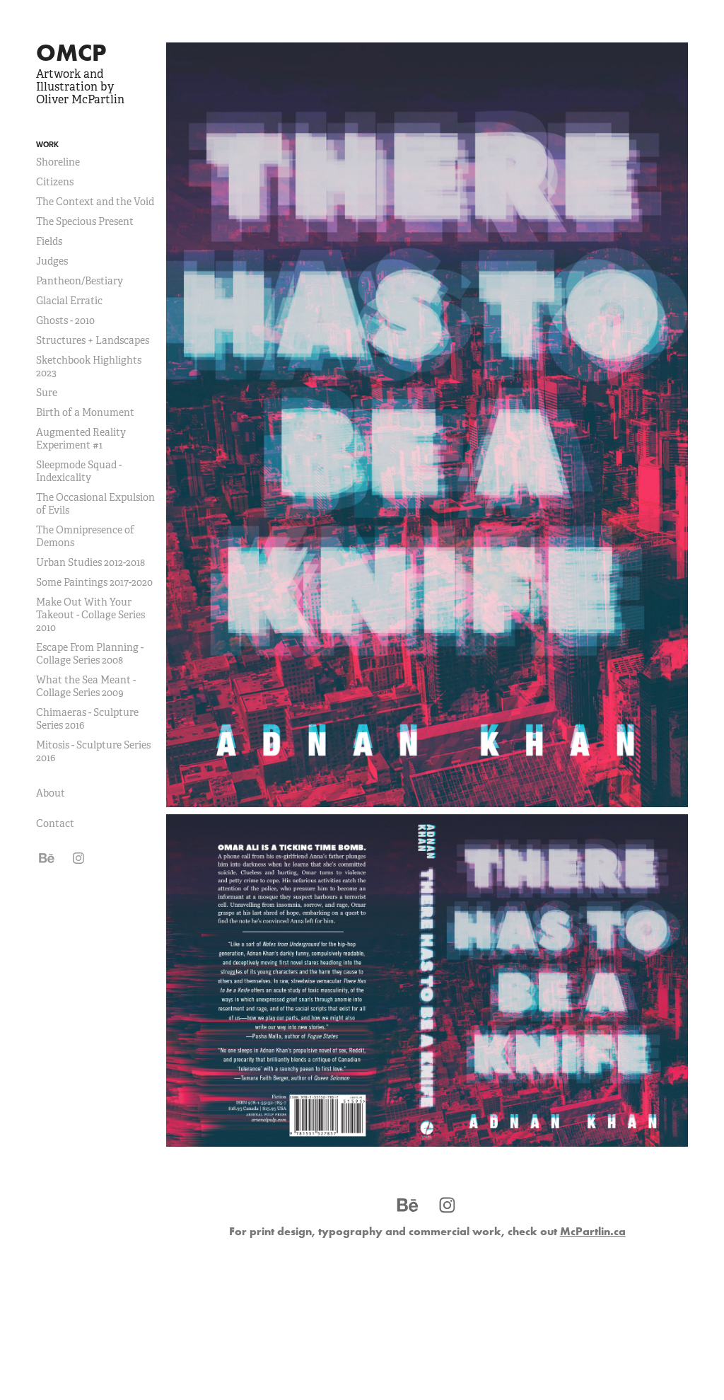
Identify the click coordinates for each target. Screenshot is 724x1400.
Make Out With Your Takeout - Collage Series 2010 (90, 615)
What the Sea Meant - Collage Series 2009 (86, 686)
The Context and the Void (95, 201)
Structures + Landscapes (92, 340)
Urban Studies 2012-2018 (90, 562)
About (50, 793)
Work (47, 144)
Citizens (55, 181)
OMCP (71, 52)
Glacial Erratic (69, 300)
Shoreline (58, 162)
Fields (49, 241)
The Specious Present (85, 221)
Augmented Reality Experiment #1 (81, 438)
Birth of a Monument (85, 412)
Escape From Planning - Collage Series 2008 (90, 653)
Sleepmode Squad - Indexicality (79, 471)
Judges (52, 261)
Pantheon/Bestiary (79, 280)
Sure (46, 392)
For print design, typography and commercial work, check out (427, 1231)
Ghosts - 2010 (65, 320)
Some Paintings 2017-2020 (94, 582)
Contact (55, 823)
